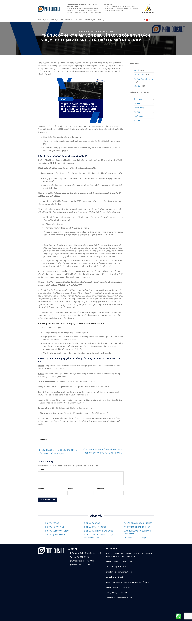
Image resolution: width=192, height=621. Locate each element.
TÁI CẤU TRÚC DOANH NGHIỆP (137, 527)
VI (145, 20)
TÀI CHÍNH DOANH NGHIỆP (135, 537)
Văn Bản (137, 86)
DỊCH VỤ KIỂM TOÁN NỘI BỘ (57, 531)
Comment (43, 469)
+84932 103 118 (95, 553)
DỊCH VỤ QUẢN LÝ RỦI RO (55, 535)
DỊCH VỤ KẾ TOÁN (52, 523)
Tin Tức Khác (89, 32)
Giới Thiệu (42, 20)
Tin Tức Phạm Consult (105, 32)
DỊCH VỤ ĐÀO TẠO (92, 523)
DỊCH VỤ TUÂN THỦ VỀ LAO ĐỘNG (98, 531)
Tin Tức (78, 20)
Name (41, 489)
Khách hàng (66, 20)
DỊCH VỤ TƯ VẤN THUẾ (54, 527)
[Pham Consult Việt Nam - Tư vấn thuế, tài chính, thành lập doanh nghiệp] (49, 9)
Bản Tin (80, 32)
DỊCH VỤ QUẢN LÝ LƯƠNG (95, 527)
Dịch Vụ (54, 20)
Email (70, 489)
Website (100, 489)
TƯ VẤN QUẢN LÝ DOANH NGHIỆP (138, 523)
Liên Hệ (101, 20)
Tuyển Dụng (90, 20)
